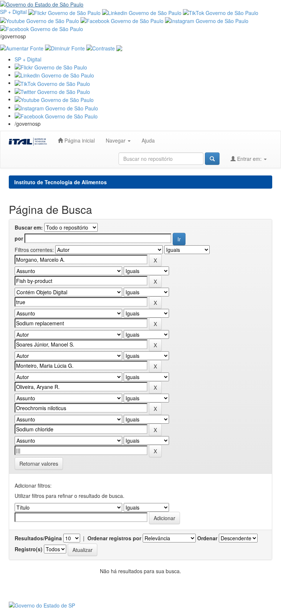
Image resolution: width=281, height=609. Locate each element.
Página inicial (79, 140)
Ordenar (207, 538)
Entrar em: (249, 158)
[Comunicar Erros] (119, 47)
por (19, 238)
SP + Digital (13, 11)
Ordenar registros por (114, 538)
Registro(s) (28, 549)
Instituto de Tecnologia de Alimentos (60, 182)
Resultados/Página (38, 538)
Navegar (116, 140)
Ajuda (148, 140)
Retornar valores (38, 463)
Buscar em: (29, 227)
